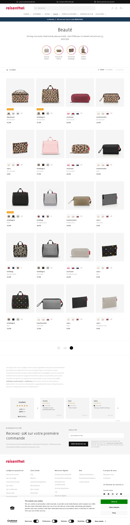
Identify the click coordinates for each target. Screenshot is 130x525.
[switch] (54, 521)
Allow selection (114, 507)
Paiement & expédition (38, 482)
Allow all (114, 502)
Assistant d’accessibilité (63, 474)
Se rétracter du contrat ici (113, 484)
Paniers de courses (12, 474)
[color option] (9, 113)
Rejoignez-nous (108, 474)
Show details (99, 521)
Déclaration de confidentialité (60, 483)
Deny (114, 513)
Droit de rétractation (62, 488)
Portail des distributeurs (87, 478)
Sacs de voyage (11, 478)
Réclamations (35, 485)
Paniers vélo (10, 493)
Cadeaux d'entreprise (86, 474)
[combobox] (64, 8)
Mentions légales (60, 496)
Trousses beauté (11, 496)
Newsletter (34, 493)
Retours (33, 478)
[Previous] (37, 408)
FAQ (31, 474)
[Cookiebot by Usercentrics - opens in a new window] (12, 521)
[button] (27, 15)
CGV (56, 492)
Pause (118, 420)
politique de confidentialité (114, 443)
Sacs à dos (9, 485)
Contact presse (84, 482)
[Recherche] (36, 8)
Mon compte (34, 489)
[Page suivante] (71, 348)
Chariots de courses (12, 482)
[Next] (118, 408)
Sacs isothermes (11, 489)
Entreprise (106, 478)
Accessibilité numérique (63, 478)
